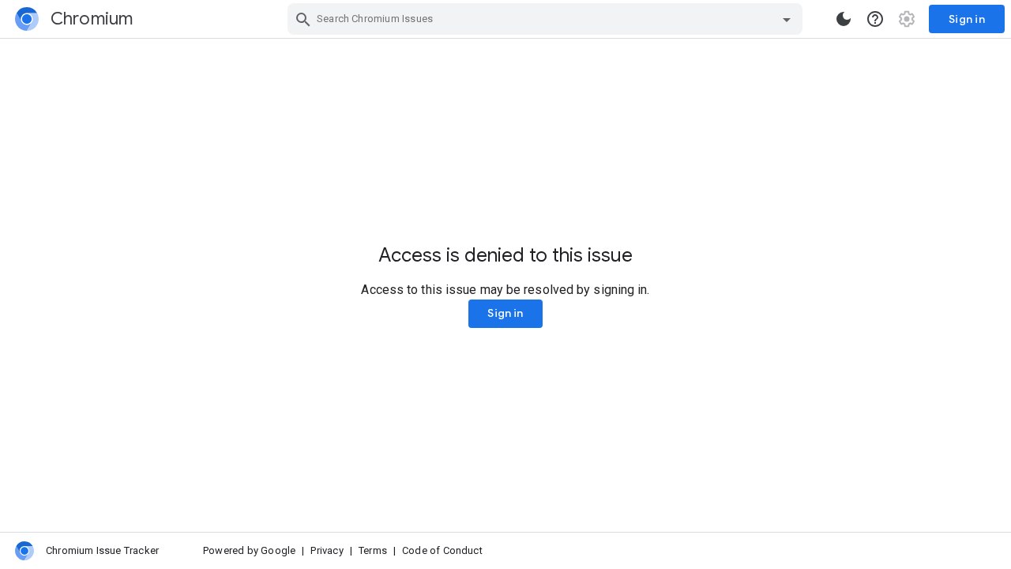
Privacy (326, 550)
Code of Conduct (442, 550)
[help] (875, 19)
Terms (373, 550)
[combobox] (547, 18)
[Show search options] (786, 18)
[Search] (303, 18)
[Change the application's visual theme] (843, 19)
